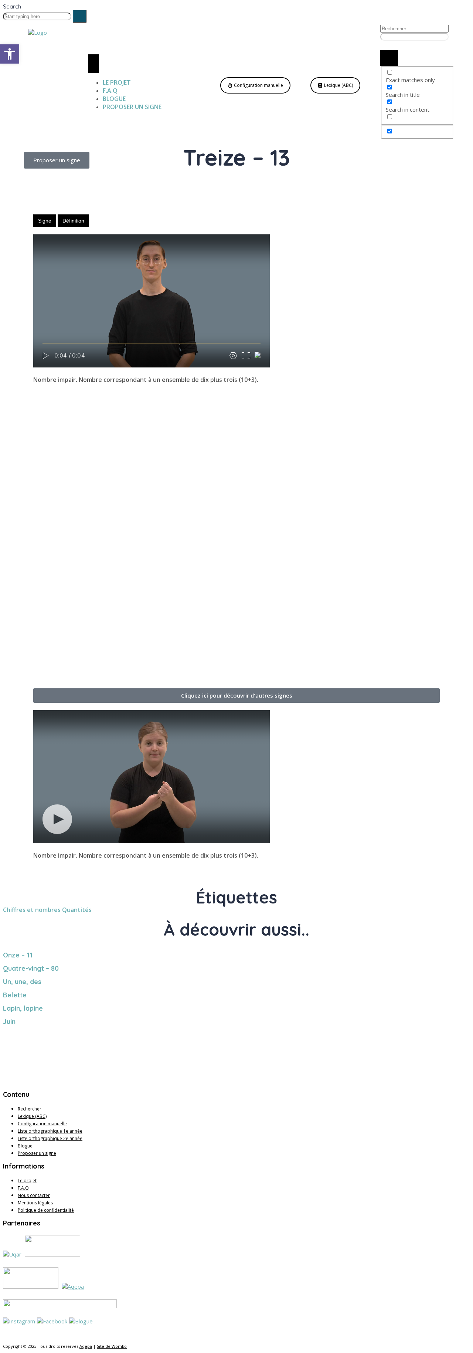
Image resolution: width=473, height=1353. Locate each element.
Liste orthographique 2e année (50, 1138)
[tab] (44, 220)
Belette (15, 995)
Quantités (77, 910)
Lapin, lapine (23, 1008)
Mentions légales (35, 1203)
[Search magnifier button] (389, 58)
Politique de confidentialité (46, 1210)
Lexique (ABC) (32, 1116)
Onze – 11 (18, 955)
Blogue (25, 1146)
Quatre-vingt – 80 (31, 968)
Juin (9, 1021)
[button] (236, 695)
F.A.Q (23, 1188)
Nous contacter (34, 1195)
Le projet (27, 1180)
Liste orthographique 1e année (50, 1131)
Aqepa (85, 1346)
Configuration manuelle (42, 1123)
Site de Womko (112, 1346)
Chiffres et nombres (32, 910)
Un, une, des (22, 981)
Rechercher (29, 1109)
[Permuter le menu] (93, 63)
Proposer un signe (37, 1153)
